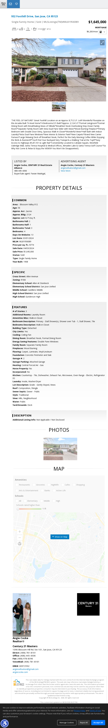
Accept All (98, 722)
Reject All (84, 722)
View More (65, 170)
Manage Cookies (67, 722)
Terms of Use (95, 710)
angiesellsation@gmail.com (73, 168)
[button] (4, 723)
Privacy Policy (79, 710)
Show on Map (60, 536)
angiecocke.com (20, 672)
